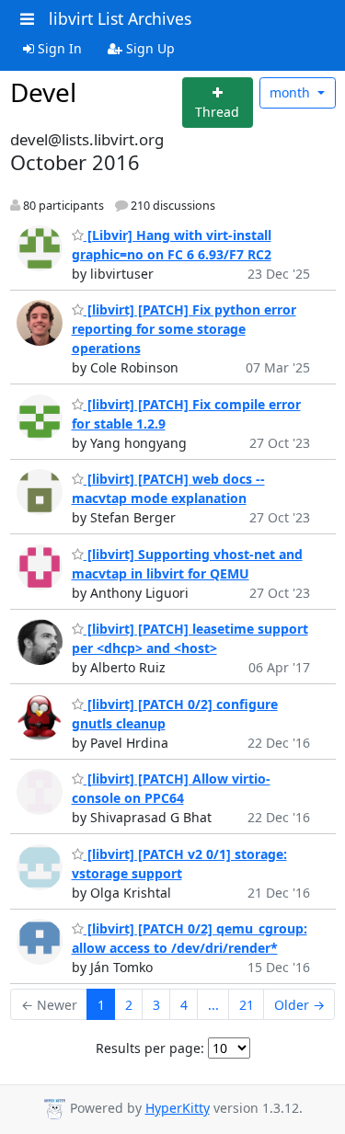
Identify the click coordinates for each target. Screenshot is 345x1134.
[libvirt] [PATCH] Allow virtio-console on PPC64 (171, 788)
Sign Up (148, 48)
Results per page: (150, 1048)
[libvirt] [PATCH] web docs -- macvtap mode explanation (168, 488)
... (213, 1005)
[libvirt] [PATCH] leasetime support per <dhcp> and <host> (190, 638)
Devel (43, 91)
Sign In (58, 48)
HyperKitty (177, 1108)
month (292, 92)
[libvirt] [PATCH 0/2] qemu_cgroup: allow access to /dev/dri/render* (189, 938)
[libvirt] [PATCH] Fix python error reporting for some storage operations (184, 329)
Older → (299, 1005)
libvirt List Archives (120, 18)
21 (246, 1005)
